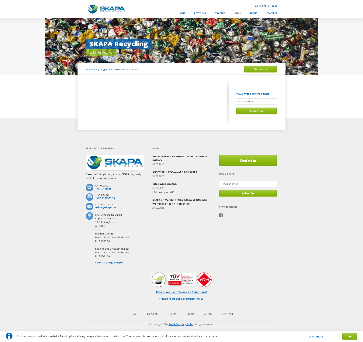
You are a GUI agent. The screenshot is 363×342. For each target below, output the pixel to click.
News (237, 13)
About (254, 13)
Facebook (221, 215)
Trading (220, 13)
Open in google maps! (109, 262)
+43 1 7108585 (103, 188)
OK (349, 336)
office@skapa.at (105, 207)
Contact (272, 13)
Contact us (261, 69)
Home (181, 13)
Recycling (200, 13)
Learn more (316, 336)
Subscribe (256, 111)
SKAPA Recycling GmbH (99, 69)
